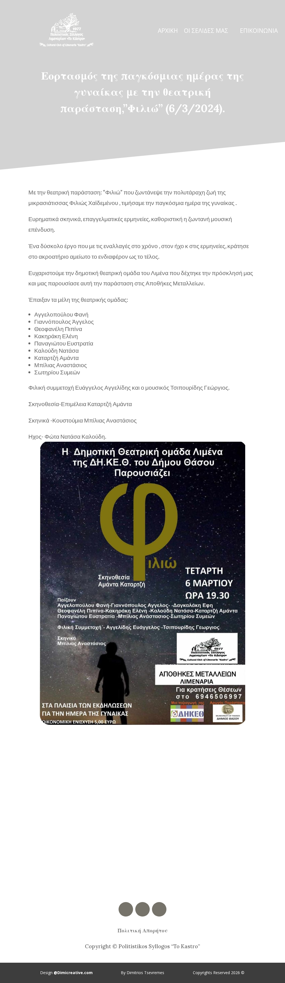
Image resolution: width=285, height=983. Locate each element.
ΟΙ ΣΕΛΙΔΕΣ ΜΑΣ (206, 31)
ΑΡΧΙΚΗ (168, 31)
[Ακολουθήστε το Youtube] (142, 909)
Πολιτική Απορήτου (142, 930)
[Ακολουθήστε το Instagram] (159, 909)
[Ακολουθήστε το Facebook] (126, 909)
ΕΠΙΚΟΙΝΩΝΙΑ (259, 31)
